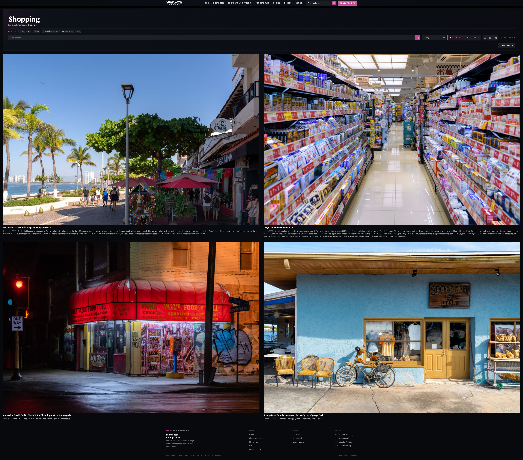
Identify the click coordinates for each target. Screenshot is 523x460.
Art (29, 31)
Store (21, 31)
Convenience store (50, 31)
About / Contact (255, 449)
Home (251, 434)
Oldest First (473, 38)
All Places (297, 434)
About (299, 3)
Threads (195, 456)
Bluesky (209, 456)
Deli (78, 31)
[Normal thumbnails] (490, 37)
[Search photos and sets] (334, 3)
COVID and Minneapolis (344, 445)
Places (288, 3)
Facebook (171, 456)
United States (298, 442)
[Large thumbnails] (485, 37)
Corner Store (67, 31)
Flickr (218, 456)
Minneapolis (262, 3)
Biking (36, 31)
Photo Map (253, 442)
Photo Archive (255, 438)
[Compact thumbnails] (495, 37)
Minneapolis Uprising (240, 3)
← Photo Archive (506, 45)
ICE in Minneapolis (214, 3)
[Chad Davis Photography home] (174, 3)
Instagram (183, 456)
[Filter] (417, 37)
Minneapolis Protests (343, 442)
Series (276, 3)
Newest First (456, 38)
